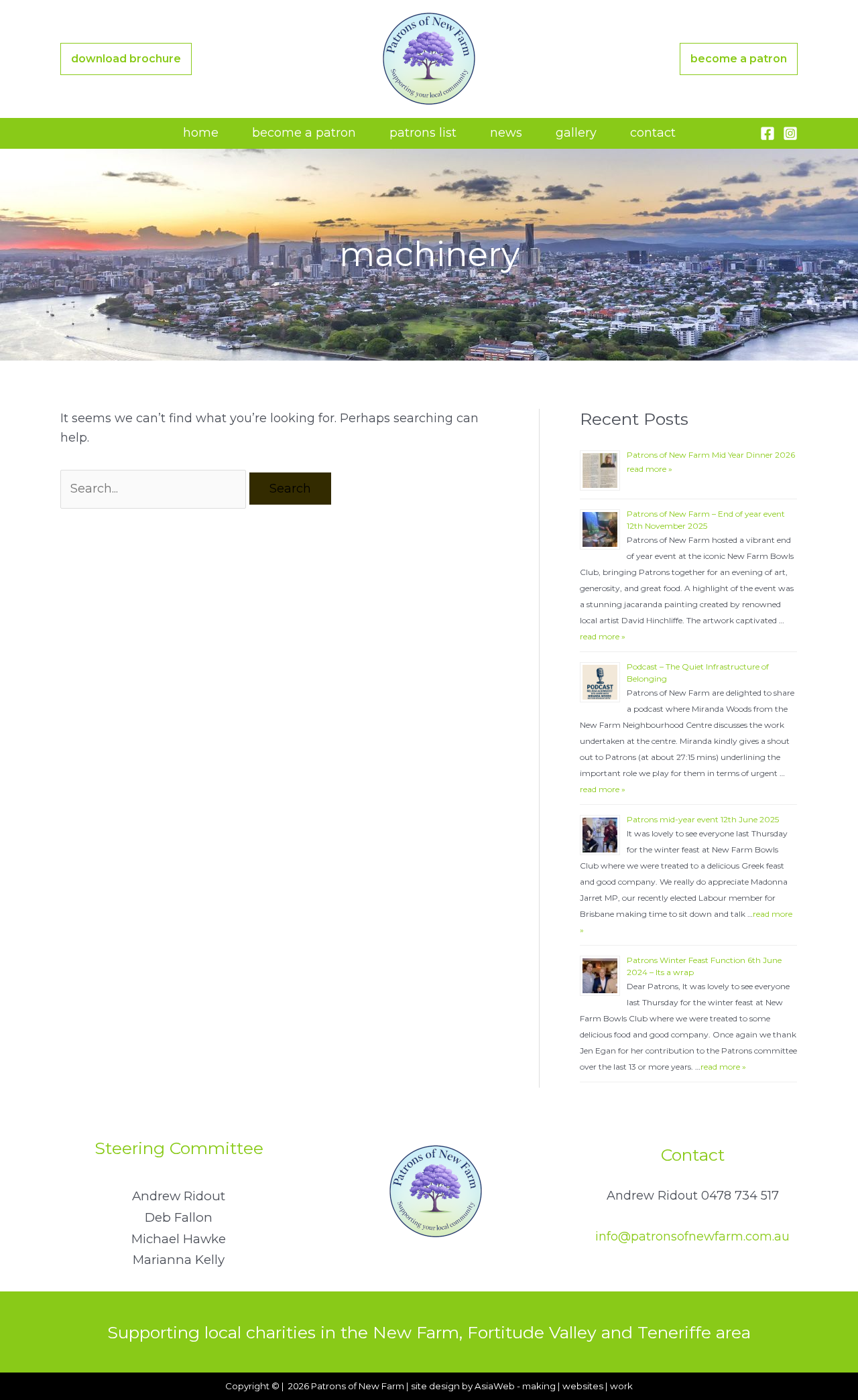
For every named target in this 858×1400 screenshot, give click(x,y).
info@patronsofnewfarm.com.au (692, 1236)
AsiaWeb (495, 1386)
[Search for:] (154, 488)
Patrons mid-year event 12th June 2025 (703, 819)
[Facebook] (767, 133)
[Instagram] (790, 133)
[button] (126, 59)
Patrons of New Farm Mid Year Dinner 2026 (711, 455)
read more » (649, 469)
